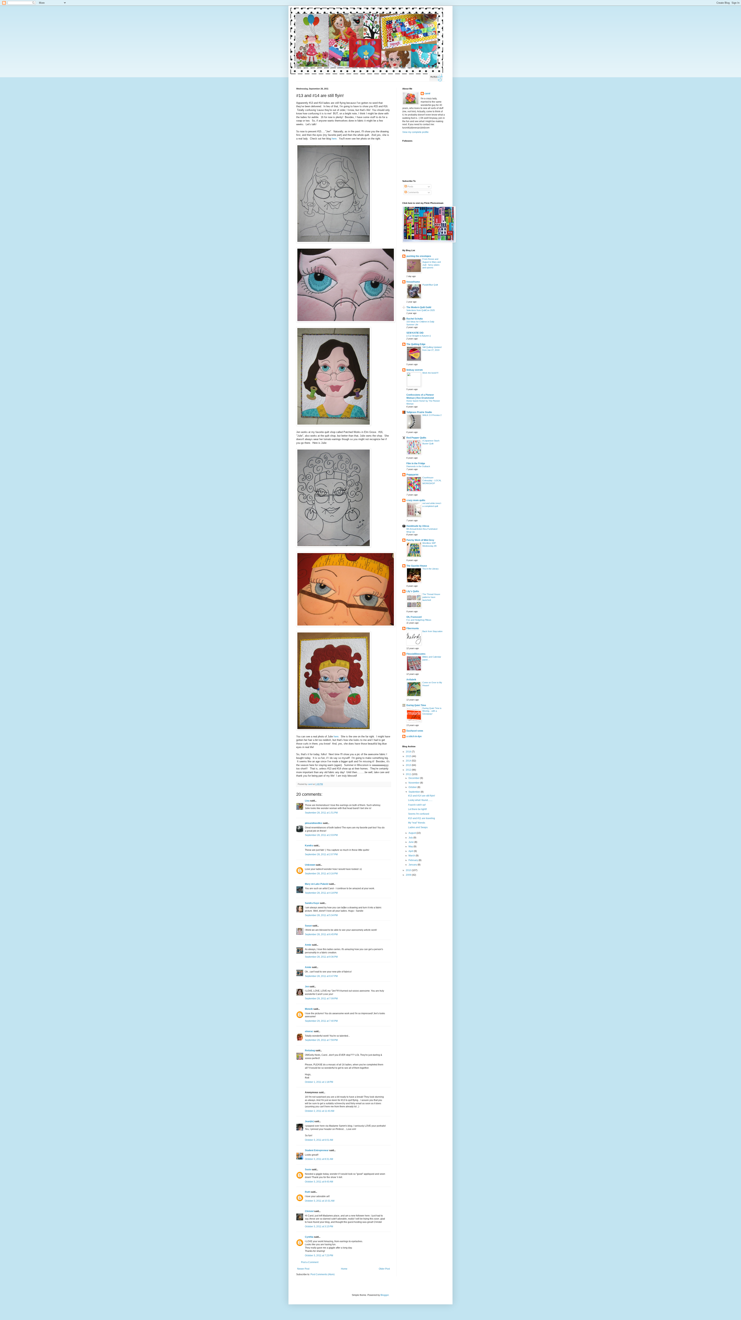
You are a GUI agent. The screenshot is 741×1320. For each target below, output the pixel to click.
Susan (308, 925)
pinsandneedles (313, 823)
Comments (413, 192)
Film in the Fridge (415, 463)
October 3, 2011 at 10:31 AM (319, 1200)
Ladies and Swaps (418, 827)
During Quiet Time (416, 705)
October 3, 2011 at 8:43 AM (319, 1181)
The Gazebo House (416, 565)
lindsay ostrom (414, 370)
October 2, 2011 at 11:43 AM (319, 1111)
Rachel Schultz (414, 318)
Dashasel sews (414, 730)
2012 (409, 769)
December (414, 778)
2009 (409, 875)
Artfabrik (411, 679)
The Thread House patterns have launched (431, 597)
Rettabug (310, 1050)
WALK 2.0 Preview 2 (432, 415)
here (334, 138)
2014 (409, 760)
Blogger (385, 1295)
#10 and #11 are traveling (421, 818)
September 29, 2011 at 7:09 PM (321, 998)
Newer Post (303, 1268)
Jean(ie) (309, 1121)
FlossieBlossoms (415, 654)
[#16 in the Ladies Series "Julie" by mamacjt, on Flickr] (333, 729)
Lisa (307, 800)
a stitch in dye (414, 736)
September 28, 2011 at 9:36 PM (321, 956)
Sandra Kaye (312, 903)
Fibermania (412, 628)
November (414, 782)
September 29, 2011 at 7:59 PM (321, 1040)
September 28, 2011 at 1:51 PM (321, 812)
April (411, 851)
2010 (409, 870)
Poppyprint (412, 474)
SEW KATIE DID (415, 332)
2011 (409, 774)
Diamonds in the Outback (418, 466)
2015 (409, 756)
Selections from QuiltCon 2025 (420, 310)
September (415, 791)
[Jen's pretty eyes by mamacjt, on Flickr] (345, 321)
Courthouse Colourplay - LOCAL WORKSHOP (431, 480)
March (412, 855)
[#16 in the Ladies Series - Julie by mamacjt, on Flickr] (333, 546)
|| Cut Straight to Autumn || (418, 336)
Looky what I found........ (420, 800)
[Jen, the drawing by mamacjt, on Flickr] (333, 242)
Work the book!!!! (430, 373)
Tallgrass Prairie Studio (419, 412)
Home (344, 1268)
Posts (410, 186)
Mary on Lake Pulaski (316, 884)
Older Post (384, 1268)
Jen (307, 986)
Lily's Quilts (412, 591)
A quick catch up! (417, 804)
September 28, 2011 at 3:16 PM (321, 873)
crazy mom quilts (415, 500)
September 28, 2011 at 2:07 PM (321, 854)
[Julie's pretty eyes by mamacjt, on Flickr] (345, 625)
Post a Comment (309, 1262)
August (412, 833)
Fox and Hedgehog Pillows (418, 620)
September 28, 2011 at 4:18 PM (321, 893)
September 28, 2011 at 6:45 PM (321, 934)
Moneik (309, 1009)
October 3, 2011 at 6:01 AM (319, 1140)
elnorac (309, 1031)
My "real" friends (416, 822)
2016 (409, 751)
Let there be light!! (417, 809)
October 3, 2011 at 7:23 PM (319, 1255)
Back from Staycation (432, 631)
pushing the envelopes (418, 256)
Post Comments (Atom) (322, 1274)
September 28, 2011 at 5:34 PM (321, 915)
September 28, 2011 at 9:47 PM (321, 976)
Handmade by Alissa (417, 526)
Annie (308, 944)
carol (427, 93)
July (411, 837)
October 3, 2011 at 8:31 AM (319, 1159)
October (413, 787)
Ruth (307, 1192)
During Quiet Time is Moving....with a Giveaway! (432, 711)
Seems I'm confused (418, 814)
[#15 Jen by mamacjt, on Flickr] (333, 424)
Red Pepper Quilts (416, 437)
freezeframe (413, 281)
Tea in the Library (430, 569)
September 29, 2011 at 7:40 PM (321, 1021)
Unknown (310, 865)
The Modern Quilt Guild (418, 307)
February (414, 860)
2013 (409, 765)
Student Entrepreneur (317, 1150)
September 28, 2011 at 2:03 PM (321, 835)
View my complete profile (415, 132)
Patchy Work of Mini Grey (420, 540)
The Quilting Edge (415, 344)
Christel (309, 1211)
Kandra (309, 845)
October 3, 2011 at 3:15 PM (319, 1226)
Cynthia (309, 1237)
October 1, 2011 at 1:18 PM (319, 1082)
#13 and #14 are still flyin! (421, 795)
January (413, 864)
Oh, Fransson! (414, 617)
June (411, 842)
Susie (308, 1169)
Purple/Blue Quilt (430, 285)
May (411, 846)
